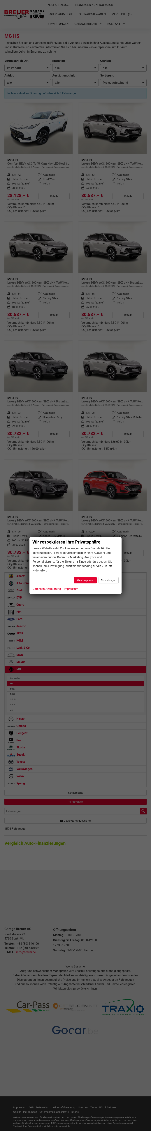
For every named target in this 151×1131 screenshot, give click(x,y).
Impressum (71, 589)
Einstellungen (108, 580)
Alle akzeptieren (85, 580)
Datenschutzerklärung (46, 589)
